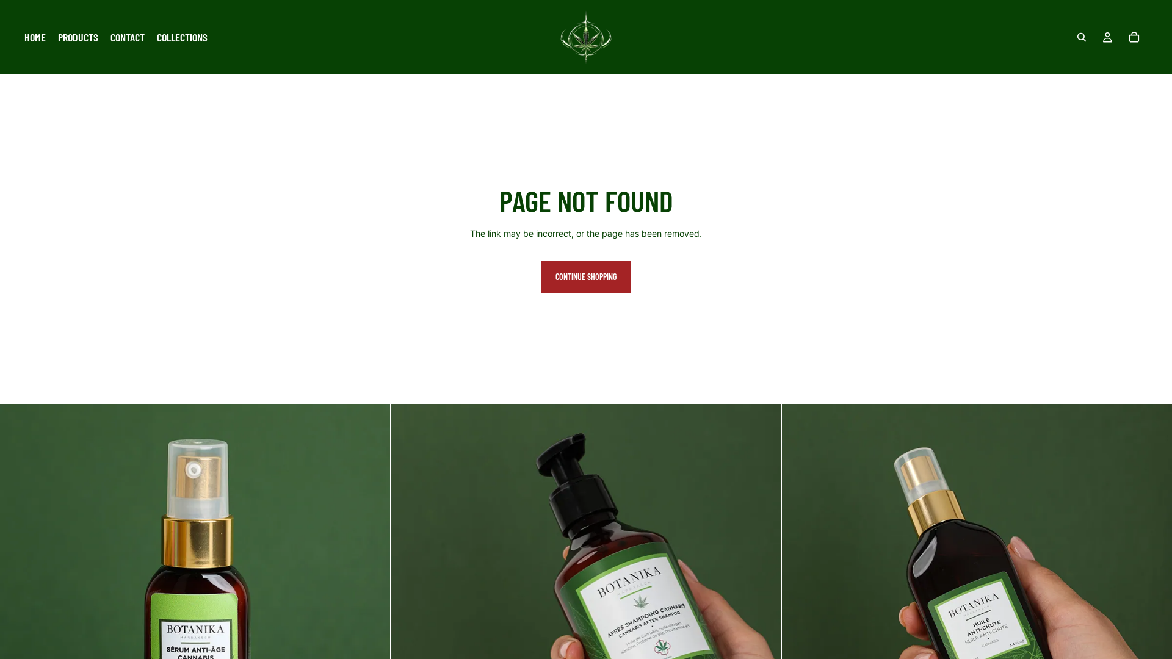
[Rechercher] (1081, 37)
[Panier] (1134, 37)
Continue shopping (586, 277)
